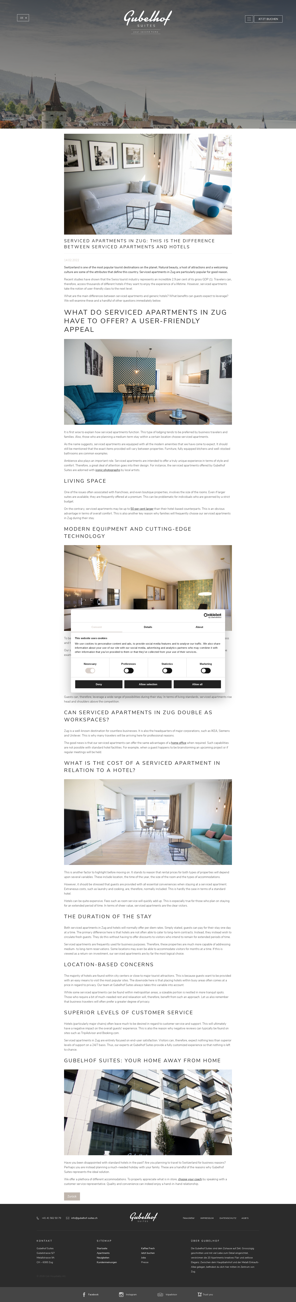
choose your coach (190, 1179)
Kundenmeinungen (107, 1262)
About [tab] (199, 626)
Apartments (103, 1253)
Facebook (93, 1294)
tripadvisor (171, 1294)
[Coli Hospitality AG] (148, 22)
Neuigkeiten (103, 1257)
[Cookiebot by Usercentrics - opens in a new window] (206, 615)
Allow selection (148, 684)
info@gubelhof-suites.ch (84, 1218)
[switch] (129, 670)
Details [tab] (148, 626)
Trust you (208, 1294)
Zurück (72, 1196)
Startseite (102, 1248)
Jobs (143, 1257)
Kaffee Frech (148, 1248)
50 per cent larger (142, 509)
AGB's (245, 1218)
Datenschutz (228, 1218)
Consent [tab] (96, 626)
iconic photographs (107, 470)
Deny (99, 684)
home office (178, 743)
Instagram (131, 1294)
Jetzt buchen (268, 19)
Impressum (207, 1218)
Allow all (197, 684)
